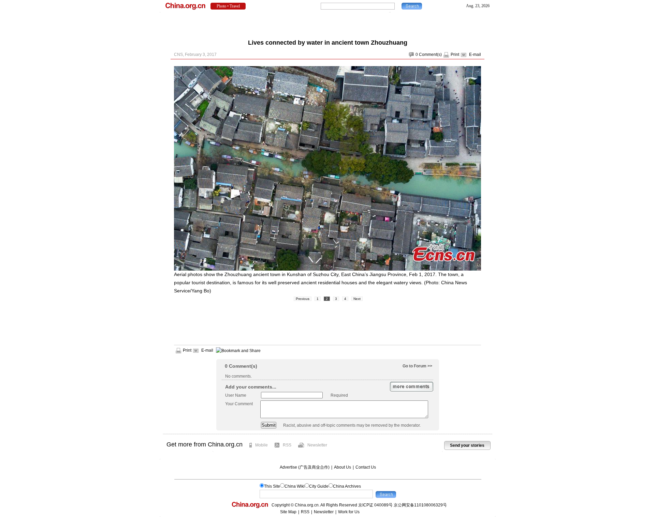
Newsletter (317, 445)
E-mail (475, 54)
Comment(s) (430, 54)
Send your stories (467, 445)
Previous (302, 299)
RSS (287, 445)
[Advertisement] (327, 24)
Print (455, 54)
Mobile (261, 445)
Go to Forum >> (417, 366)
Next (357, 299)
